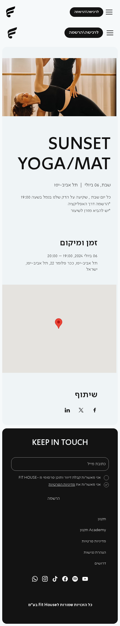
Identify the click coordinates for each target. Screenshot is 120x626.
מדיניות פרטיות (94, 541)
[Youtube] (85, 579)
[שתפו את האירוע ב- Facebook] (94, 410)
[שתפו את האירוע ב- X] (81, 410)
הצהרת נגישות (95, 552)
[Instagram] (45, 579)
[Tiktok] (55, 579)
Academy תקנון (93, 530)
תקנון (102, 519)
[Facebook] (65, 579)
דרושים (100, 563)
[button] (83, 33)
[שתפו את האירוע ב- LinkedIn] (67, 410)
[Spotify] (75, 579)
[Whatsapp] (35, 579)
